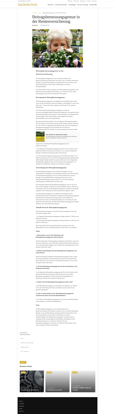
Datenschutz (83, 1)
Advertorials (76, 1)
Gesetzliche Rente (61, 5)
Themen (50, 5)
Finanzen (39, 12)
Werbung (70, 1)
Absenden (23, 362)
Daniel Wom (35, 25)
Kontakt (88, 1)
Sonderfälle (93, 5)
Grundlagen (72, 5)
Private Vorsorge (82, 5)
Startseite (34, 12)
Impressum (94, 1)
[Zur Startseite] (28, 5)
